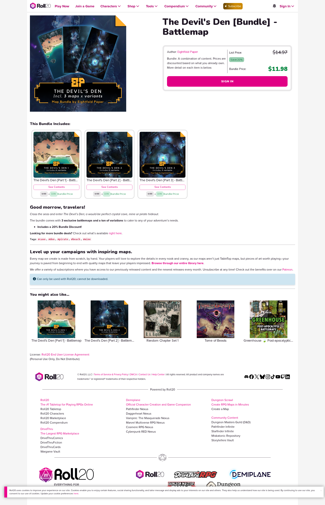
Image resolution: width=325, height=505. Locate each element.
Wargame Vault (50, 451)
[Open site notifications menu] (274, 6)
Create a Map (220, 409)
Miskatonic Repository (225, 436)
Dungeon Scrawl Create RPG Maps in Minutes (230, 402)
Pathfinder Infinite (223, 427)
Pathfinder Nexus (137, 409)
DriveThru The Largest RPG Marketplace (59, 431)
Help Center (158, 374)
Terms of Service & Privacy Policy (111, 374)
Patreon (287, 269)
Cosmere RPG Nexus (139, 427)
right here (115, 233)
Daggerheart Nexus (138, 413)
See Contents (56, 187)
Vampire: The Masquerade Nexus (147, 418)
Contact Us (144, 374)
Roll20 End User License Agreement (65, 354)
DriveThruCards (50, 447)
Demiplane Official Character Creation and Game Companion (158, 402)
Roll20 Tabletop (50, 409)
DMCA (133, 374)
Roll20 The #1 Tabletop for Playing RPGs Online (66, 402)
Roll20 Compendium (54, 422)
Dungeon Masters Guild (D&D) (231, 422)
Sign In (227, 81)
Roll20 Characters (52, 413)
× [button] (321, 490)
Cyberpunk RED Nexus (141, 431)
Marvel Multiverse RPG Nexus (145, 422)
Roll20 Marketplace (53, 418)
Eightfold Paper (187, 52)
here (76, 493)
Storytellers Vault (222, 440)
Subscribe (234, 6)
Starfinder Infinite (222, 431)
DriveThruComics (51, 438)
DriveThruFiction (51, 442)
